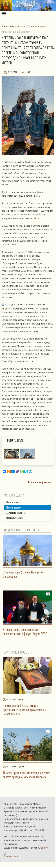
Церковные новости (14, 518)
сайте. (36, 218)
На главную (8, 26)
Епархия (43, 847)
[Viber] (17, 471)
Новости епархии (37, 26)
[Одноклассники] (9, 471)
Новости (21, 26)
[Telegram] (30, 471)
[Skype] (26, 471)
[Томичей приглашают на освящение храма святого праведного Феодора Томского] (27, 744)
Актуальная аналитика (15, 512)
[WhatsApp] (22, 471)
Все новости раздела (39, 482)
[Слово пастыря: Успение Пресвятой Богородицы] (27, 550)
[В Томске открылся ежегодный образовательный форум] (27, 607)
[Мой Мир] (13, 471)
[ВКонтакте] (4, 471)
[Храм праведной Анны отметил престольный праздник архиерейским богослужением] (27, 675)
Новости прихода (13, 502)
